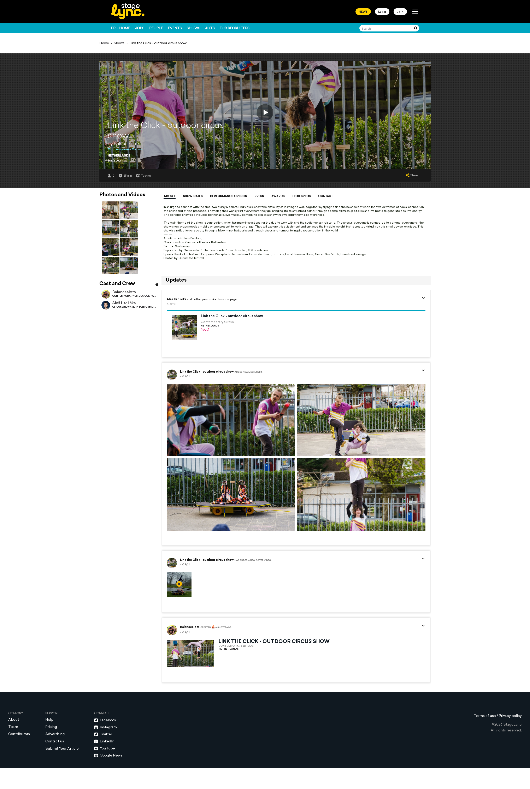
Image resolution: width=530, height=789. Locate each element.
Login (382, 11)
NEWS (363, 11)
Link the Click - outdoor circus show (232, 316)
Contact (325, 196)
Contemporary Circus (125, 149)
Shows (193, 28)
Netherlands (119, 155)
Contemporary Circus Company (134, 296)
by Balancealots (124, 144)
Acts (210, 28)
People (156, 28)
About (170, 196)
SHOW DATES (193, 196)
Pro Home (120, 28)
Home (104, 43)
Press (259, 196)
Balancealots (124, 292)
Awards (278, 196)
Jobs (139, 28)
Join (400, 11)
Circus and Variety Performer (133, 307)
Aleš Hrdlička (124, 303)
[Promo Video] (265, 112)
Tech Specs (301, 196)
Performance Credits (228, 196)
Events (175, 28)
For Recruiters (234, 28)
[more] (412, 524)
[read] (205, 329)
